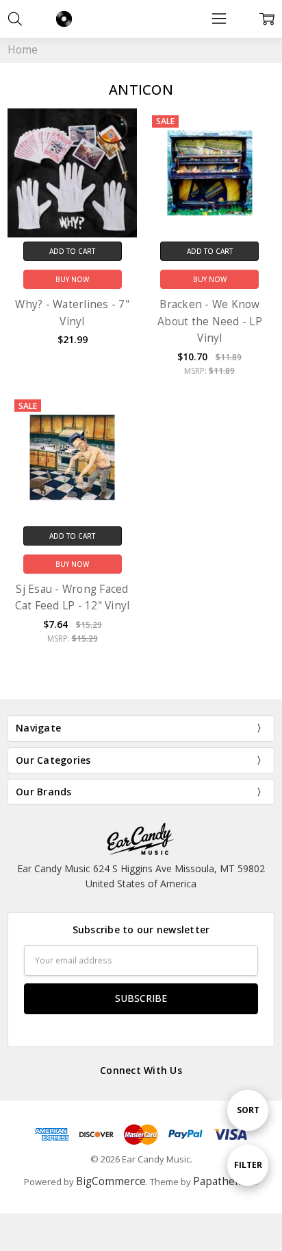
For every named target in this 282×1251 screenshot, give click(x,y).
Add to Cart (72, 251)
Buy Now (72, 279)
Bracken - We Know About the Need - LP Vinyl (209, 321)
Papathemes (224, 1181)
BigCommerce (111, 1181)
